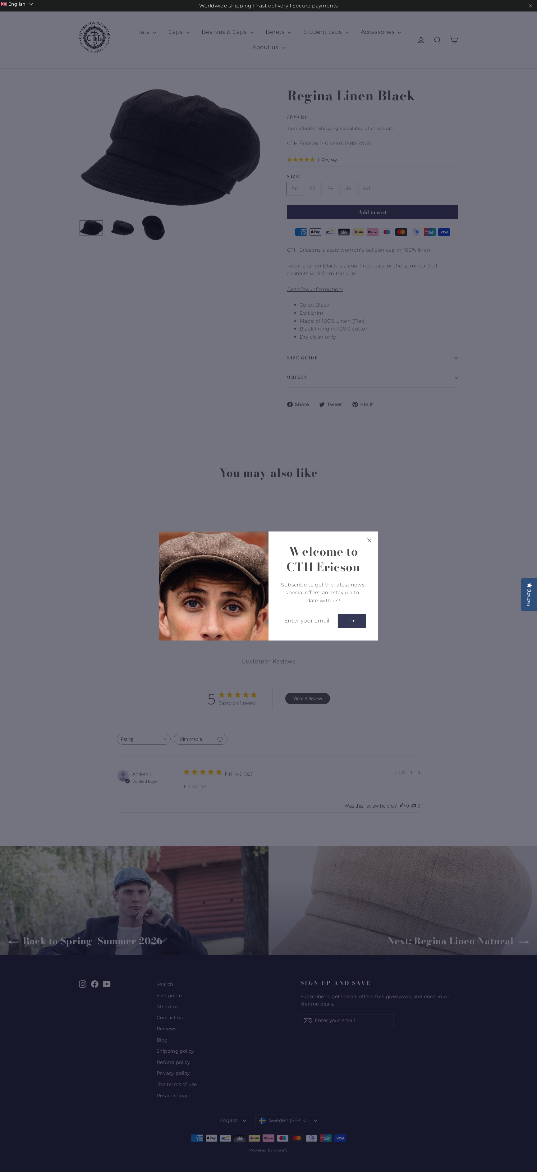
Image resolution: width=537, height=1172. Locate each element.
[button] (17, 4)
